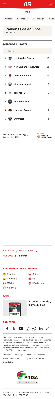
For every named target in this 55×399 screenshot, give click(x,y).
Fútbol (22, 250)
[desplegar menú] (4, 4)
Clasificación (38, 18)
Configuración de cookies (33, 358)
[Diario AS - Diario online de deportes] (27, 4)
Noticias (8, 18)
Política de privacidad (36, 354)
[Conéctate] (51, 4)
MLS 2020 (8, 256)
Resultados (22, 18)
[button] (27, 382)
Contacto (7, 354)
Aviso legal (19, 354)
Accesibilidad (8, 362)
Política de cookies (11, 358)
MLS (27, 12)
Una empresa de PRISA (27, 375)
